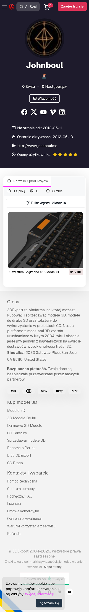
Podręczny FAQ (19, 496)
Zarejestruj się (72, 6)
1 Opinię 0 (26, 191)
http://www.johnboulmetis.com (43, 145)
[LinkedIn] (63, 113)
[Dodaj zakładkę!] (77, 262)
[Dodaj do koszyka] (67, 262)
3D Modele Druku (21, 418)
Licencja (14, 503)
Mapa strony (53, 567)
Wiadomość (46, 98)
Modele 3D (16, 410)
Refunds (14, 533)
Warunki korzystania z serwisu (31, 526)
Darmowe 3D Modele (24, 425)
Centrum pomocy (21, 488)
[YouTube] (44, 113)
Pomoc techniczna (22, 481)
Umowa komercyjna (23, 511)
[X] (34, 113)
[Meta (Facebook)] (25, 113)
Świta (28, 86)
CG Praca (15, 463)
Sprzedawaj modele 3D (26, 440)
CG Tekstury (17, 433)
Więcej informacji (39, 594)
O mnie (57, 191)
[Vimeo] (53, 113)
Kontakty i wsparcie (28, 473)
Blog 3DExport (19, 455)
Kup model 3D (22, 402)
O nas (13, 302)
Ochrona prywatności (24, 518)
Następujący (54, 86)
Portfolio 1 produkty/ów (30, 181)
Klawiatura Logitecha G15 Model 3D (34, 272)
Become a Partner (22, 448)
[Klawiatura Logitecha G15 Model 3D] (45, 240)
